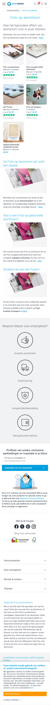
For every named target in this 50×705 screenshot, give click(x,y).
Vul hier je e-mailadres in (14, 458)
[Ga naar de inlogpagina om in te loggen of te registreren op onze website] (38, 4)
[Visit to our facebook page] (16, 526)
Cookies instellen (10, 700)
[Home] (3, 11)
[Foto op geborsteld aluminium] (36, 54)
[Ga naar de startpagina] (15, 4)
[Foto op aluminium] (13, 54)
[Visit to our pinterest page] (28, 526)
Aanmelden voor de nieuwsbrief (18, 468)
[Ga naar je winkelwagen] (45, 4)
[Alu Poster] (13, 94)
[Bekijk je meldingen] (42, 4)
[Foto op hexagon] (36, 94)
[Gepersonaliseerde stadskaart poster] (13, 132)
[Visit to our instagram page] (33, 526)
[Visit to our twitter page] (22, 526)
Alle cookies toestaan (12, 694)
